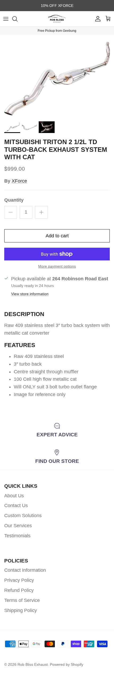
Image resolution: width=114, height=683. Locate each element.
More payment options (57, 266)
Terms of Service (22, 600)
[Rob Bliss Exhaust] (57, 19)
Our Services (18, 525)
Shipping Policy (20, 610)
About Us (14, 495)
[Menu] (6, 19)
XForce (19, 181)
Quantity (14, 200)
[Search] (17, 19)
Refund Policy (19, 590)
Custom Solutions (23, 515)
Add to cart (57, 235)
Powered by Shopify (66, 664)
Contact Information (25, 570)
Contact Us (16, 505)
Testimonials (17, 535)
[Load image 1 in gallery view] (57, 77)
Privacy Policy (19, 580)
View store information (30, 294)
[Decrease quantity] (10, 212)
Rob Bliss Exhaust (32, 664)
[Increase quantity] (41, 212)
